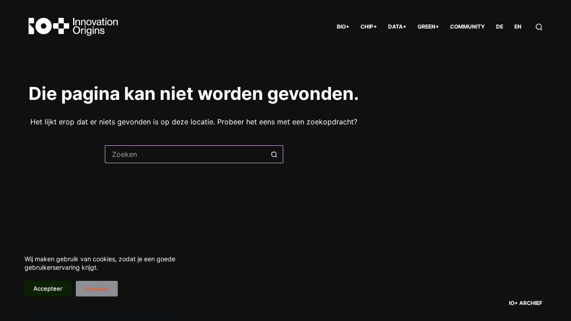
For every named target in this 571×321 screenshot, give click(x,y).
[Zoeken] (539, 27)
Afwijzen (97, 288)
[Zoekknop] (274, 154)
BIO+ (343, 26)
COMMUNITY (467, 26)
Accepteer (47, 288)
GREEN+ (428, 26)
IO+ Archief (525, 303)
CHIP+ (368, 26)
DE (499, 26)
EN (517, 26)
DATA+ (397, 26)
